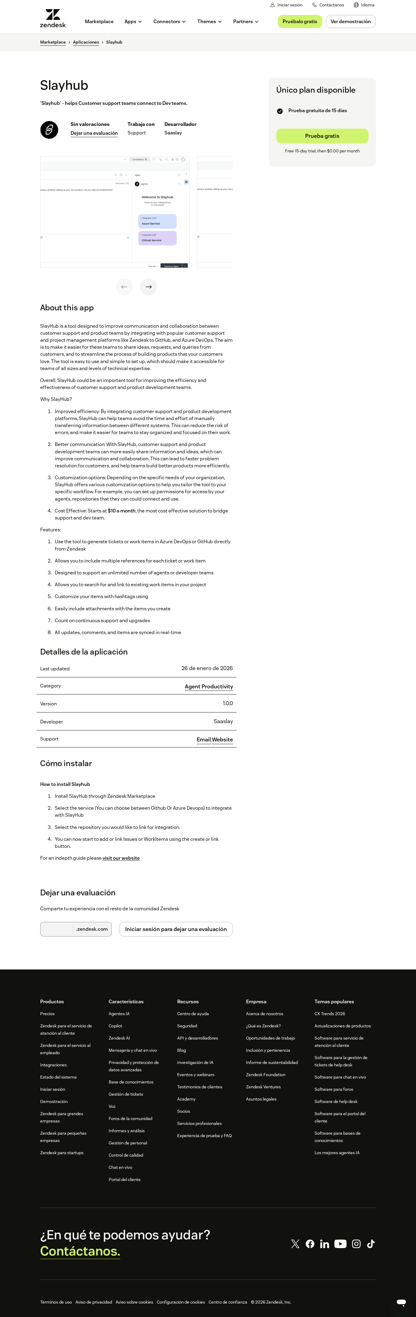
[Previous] (124, 286)
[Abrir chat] (401, 1302)
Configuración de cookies (181, 1302)
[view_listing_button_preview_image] (115, 212)
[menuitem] (364, 5)
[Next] (148, 286)
